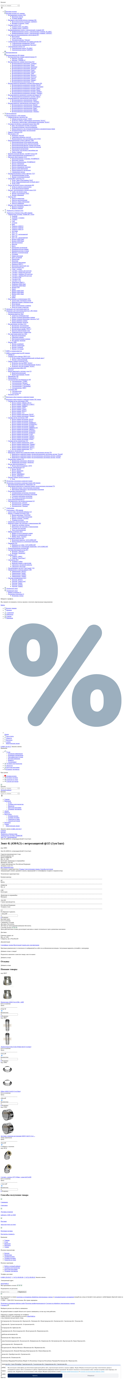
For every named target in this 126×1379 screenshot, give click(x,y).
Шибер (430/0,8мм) (18, 292)
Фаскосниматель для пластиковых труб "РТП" (26, 139)
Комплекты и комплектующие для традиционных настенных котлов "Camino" (36, 456)
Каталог (7, 1253)
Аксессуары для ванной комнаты (20, 512)
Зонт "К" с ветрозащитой (20, 237)
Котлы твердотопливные (17, 464)
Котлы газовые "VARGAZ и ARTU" (23, 404)
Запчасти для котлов (16, 451)
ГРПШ (11, 354)
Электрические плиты (16, 46)
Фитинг (12, 342)
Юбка (13, 297)
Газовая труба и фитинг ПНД (19, 356)
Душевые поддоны (18, 520)
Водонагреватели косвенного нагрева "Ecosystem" (28, 86)
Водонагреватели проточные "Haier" (23, 65)
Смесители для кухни (18, 566)
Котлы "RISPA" (17, 472)
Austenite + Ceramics (18, 218)
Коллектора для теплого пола (21, 327)
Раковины (12, 543)
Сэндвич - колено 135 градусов (21, 271)
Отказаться (91, 1375)
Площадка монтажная (19, 262)
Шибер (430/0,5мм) (18, 290)
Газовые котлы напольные (18, 401)
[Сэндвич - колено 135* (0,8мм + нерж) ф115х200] (7, 1162)
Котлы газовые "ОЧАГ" (19, 409)
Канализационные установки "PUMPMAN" (26, 158)
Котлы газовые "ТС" (18, 412)
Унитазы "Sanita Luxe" (19, 581)
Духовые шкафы (17, 18)
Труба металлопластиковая (20, 188)
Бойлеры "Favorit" (17, 58)
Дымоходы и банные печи (15, 210)
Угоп (13, 479)
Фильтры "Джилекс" (18, 551)
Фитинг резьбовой (18, 344)
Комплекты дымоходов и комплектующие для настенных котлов (30, 452)
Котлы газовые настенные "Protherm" (23, 432)
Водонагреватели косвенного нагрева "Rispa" (26, 90)
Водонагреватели (11, 52)
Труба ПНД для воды (16, 178)
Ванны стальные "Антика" (20, 518)
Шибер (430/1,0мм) (18, 294)
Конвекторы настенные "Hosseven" (23, 462)
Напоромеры (13, 378)
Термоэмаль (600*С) (18, 282)
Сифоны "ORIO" (17, 556)
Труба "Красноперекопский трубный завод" (26, 182)
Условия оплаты (11, 776)
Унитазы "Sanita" (17, 583)
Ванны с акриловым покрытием (22, 517)
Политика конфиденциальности (35, 1303)
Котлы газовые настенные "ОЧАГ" (23, 439)
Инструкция (17, 945)
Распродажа (8, 1255)
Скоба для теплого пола (19, 192)
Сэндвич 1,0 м (16, 280)
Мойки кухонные (15, 531)
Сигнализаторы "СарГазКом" (21, 384)
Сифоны (12, 555)
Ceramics (14, 219)
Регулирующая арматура (17, 334)
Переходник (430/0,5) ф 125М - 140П (12, 1002)
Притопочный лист (18, 267)
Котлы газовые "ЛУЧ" (19, 408)
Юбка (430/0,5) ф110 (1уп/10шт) (11, 1091)
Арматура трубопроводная (20, 315)
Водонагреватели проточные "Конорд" (24, 75)
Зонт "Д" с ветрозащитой (20, 234)
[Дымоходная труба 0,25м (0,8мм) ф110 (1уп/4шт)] (7, 1031)
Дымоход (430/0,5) (17, 226)
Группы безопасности (16, 312)
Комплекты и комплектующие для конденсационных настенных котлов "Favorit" (37, 454)
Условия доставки (12, 777)
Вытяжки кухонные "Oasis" (20, 23)
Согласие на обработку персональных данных (60, 1303)
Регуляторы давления (18, 340)
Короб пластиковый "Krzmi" (21, 374)
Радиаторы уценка (17, 595)
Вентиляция (15, 36)
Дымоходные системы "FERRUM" (21, 214)
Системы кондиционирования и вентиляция (23, 35)
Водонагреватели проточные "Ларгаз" (24, 78)
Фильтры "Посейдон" (18, 553)
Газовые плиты (14, 25)
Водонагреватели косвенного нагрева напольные (25, 83)
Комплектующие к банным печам (22, 302)
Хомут (14, 289)
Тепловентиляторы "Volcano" (21, 40)
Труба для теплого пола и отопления (21, 185)
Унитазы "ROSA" (17, 579)
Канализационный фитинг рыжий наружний (26, 145)
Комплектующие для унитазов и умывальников (24, 523)
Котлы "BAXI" (16, 469)
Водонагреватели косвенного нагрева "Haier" (26, 88)
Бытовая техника (11, 11)
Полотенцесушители (16, 538)
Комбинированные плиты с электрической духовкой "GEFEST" (32, 33)
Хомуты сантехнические (19, 200)
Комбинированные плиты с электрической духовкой (26, 30)
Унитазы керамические (17, 578)
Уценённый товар (12, 588)
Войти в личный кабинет (12, 1266)
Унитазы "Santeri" (17, 586)
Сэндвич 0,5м (16, 279)
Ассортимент (12, 762)
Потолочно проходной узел (20, 266)
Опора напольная (17, 256)
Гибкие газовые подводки (18, 361)
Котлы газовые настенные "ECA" (22, 421)
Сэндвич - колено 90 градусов (21, 272)
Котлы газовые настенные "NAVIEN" (24, 431)
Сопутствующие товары (32, 869)
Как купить (10, 736)
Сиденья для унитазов (19, 528)
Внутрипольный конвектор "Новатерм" (21, 484)
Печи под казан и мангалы (20, 307)
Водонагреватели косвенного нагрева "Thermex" (27, 93)
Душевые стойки (17, 561)
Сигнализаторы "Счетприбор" (21, 386)
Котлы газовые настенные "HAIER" (23, 426)
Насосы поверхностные (19, 165)
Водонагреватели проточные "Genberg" (24, 63)
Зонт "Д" (14, 232)
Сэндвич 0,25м (16, 277)
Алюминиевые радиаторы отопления (23, 493)
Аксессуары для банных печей (21, 300)
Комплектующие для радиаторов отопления (25, 488)
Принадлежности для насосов (21, 170)
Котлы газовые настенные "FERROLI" (24, 422)
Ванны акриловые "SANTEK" (21, 515)
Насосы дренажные (18, 163)
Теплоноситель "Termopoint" (21, 504)
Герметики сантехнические (18, 521)
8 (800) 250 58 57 (6, 746)
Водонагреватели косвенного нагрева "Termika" (27, 91)
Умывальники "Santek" (19, 574)
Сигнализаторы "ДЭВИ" (19, 381)
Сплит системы (17, 38)
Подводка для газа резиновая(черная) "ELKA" (26, 364)
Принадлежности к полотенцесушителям (25, 541)
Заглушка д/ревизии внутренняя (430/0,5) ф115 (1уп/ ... (18, 1136)
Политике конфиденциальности (70, 1371)
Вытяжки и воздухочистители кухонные (22, 20)
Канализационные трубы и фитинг (21, 140)
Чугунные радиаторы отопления (22, 498)
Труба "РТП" (16, 183)
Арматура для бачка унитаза (21, 525)
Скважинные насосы (18, 172)
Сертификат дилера (7, 945)
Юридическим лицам (13, 743)
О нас (8, 752)
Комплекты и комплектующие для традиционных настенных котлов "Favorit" (36, 457)
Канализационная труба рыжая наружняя (25, 142)
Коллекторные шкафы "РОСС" (21, 329)
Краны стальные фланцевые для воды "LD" (25, 319)
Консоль (14, 244)
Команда (11, 760)
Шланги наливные (18, 206)
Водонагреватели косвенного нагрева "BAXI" (26, 85)
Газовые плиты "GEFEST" (20, 28)
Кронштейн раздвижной (19, 247)
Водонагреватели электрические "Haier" (24, 100)
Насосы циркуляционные (20, 168)
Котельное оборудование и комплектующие (20, 397)
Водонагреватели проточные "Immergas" (24, 67)
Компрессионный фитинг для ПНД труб (22, 153)
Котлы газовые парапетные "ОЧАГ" (23, 446)
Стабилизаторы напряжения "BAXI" (23, 43)
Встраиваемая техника (17, 15)
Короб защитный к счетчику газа (20, 371)
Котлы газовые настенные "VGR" (22, 434)
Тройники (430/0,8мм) (19, 285)
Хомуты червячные (18, 203)
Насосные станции (18, 160)
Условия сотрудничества (14, 763)
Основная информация (15, 753)
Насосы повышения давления (21, 167)
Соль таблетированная (16, 499)
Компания (10, 618)
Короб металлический (19, 373)
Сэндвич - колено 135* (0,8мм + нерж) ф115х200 (16, 1177)
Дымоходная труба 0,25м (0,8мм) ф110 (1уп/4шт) (16, 1047)
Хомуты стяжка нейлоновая (20, 202)
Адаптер (14, 222)
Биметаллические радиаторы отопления (24, 494)
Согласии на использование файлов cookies (92, 1371)
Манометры (13, 376)
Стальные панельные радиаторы (22, 496)
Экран (14, 295)
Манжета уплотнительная (20, 252)
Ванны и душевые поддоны (18, 513)
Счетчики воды (17, 391)
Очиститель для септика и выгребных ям (25, 150)
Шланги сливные (17, 208)
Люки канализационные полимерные (21, 155)
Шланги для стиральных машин (19, 205)
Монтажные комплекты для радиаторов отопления (28, 489)
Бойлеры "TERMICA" (19, 60)
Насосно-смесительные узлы (21, 330)
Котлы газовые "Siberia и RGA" (22, 403)
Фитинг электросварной (19, 359)
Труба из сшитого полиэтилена (21, 187)
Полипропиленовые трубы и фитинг (21, 173)
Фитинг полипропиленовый (21, 177)
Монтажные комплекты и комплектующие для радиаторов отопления (31, 486)
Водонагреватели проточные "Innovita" (24, 68)
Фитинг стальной (17, 347)
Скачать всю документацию (30, 945)
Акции (6, 811)
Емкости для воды (15, 132)
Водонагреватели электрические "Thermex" (25, 101)
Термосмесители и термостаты (21, 332)
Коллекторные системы (17, 324)
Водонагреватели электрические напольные (23, 98)
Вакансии (10, 765)
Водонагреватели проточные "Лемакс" (24, 80)
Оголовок (15, 254)
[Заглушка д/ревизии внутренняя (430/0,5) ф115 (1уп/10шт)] (7, 1121)
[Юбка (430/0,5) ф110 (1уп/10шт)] (7, 1076)
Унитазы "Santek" (17, 584)
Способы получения (46, 869)
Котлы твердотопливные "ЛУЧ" (22, 466)
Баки (13, 224)
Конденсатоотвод (17, 242)
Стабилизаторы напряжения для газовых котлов (24, 41)
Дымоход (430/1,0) (17, 229)
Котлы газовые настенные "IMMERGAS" (25, 427)
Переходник (15, 259)
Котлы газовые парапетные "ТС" (22, 449)
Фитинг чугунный (18, 349)
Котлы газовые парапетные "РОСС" (23, 447)
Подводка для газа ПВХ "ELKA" (22, 363)
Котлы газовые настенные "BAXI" (23, 419)
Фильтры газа (13, 394)
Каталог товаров (11, 608)
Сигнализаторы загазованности (19, 379)
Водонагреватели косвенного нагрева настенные (24, 95)
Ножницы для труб (18, 135)
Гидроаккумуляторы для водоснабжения (24, 127)
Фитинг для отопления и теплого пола (22, 190)
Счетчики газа (16, 393)
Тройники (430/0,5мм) (19, 284)
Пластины (15, 261)
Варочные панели (17, 16)
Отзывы (21, 869)
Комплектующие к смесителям (21, 563)
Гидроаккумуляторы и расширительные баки (23, 124)
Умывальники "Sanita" (19, 573)
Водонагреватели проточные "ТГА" (23, 81)
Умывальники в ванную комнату (20, 570)
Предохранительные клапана (21, 339)
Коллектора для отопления (20, 325)
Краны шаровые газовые (19, 320)
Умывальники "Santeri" (19, 576)
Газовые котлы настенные (18, 417)
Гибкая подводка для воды (18, 117)
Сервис (8, 742)
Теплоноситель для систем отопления (21, 501)
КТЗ (11, 369)
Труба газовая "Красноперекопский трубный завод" (28, 358)
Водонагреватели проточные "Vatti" (23, 73)
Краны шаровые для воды (20, 322)
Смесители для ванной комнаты (22, 565)
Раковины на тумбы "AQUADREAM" (24, 545)
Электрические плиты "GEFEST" (22, 50)
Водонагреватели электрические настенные (23, 103)
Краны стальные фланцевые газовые (23, 317)
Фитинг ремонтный (18, 345)
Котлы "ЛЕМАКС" (18, 475)
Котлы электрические (16, 467)
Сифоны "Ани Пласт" (19, 558)
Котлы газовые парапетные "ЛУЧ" (23, 442)
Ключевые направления (15, 755)
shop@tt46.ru (5, 1283)
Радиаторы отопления (16, 491)
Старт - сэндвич (17, 269)
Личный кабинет (6, 790)
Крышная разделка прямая (20, 249)
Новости (9, 738)
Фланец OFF (16, 287)
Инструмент (13, 134)
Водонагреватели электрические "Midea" (25, 110)
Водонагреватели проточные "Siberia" (24, 72)
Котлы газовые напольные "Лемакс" (23, 416)
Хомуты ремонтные (18, 198)
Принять (35, 1375)
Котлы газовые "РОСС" (19, 411)
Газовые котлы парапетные (18, 441)
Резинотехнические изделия (18, 548)
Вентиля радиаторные (19, 335)
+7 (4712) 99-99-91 (29, 1277)
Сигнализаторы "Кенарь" (20, 383)
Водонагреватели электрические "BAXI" (25, 105)
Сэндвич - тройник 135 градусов (22, 274)
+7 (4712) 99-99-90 (17, 1277)
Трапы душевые (17, 152)
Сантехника (10, 508)
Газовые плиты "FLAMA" (20, 26)
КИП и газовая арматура (14, 351)
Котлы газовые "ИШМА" (20, 406)
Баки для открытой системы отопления (24, 125)
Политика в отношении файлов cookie (13, 1303)
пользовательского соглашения (64, 1297)
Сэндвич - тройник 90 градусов (22, 276)
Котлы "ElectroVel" (18, 470)
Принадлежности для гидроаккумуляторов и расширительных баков (33, 129)
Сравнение (10, 612)
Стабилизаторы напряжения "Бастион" (24, 45)
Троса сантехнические (19, 530)
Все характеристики (7, 867)
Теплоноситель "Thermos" (20, 506)
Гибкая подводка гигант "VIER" (22, 119)
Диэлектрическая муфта (17, 368)
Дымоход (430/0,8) (17, 227)
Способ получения (12, 781)
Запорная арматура (16, 314)
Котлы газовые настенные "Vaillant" (23, 436)
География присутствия (15, 757)
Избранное (9, 614)
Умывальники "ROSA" (19, 571)
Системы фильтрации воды (18, 550)
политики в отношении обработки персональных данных (35, 1297)
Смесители (13, 560)
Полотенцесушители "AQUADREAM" (24, 540)
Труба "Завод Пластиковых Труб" (22, 180)
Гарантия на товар (12, 779)
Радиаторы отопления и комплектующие (19, 481)
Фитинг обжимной (18, 195)
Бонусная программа (12, 767)
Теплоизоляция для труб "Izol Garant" (21, 568)
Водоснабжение (11, 113)
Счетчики (12, 389)
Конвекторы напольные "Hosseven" (23, 461)
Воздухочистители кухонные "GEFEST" (24, 21)
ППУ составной (17, 257)
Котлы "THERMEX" (18, 474)
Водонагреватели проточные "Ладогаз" (24, 77)
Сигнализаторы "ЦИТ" (19, 388)
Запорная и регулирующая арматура (17, 309)
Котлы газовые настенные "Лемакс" (23, 437)
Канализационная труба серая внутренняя (25, 144)
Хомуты (12, 197)
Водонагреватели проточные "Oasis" (23, 70)
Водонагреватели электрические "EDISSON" (26, 106)
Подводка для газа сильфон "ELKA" (23, 366)
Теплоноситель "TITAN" (19, 503)
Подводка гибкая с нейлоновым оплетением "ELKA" (29, 120)
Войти (3, 605)
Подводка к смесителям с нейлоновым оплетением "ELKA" (31, 122)
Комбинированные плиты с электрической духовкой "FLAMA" (32, 31)
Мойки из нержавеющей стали (21, 535)
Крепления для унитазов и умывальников (25, 526)
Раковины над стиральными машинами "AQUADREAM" (30, 546)
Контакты (9, 740)
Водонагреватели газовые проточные (21, 62)
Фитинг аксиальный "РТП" (20, 193)
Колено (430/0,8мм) (18, 241)
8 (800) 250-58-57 (6, 1277)
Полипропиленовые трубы (20, 175)
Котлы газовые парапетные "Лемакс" (23, 444)
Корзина (9, 610)
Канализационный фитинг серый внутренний (26, 147)
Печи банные (16, 304)
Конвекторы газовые (16, 459)
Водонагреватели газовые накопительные (22, 57)
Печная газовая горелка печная (19, 477)
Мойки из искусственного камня (22, 533)
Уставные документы (12, 769)
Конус (14, 246)
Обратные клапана (18, 337)
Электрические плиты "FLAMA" (22, 48)
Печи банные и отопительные (19, 299)
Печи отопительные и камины (21, 305)
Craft (13, 221)
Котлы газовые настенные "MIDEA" (23, 429)
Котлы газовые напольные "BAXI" (23, 414)
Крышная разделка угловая (20, 251)
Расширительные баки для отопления (23, 130)
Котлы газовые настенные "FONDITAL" (24, 424)
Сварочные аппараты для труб (21, 137)
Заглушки (15, 231)
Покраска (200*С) (17, 264)
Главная (8, 616)
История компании (14, 758)
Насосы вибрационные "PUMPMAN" (24, 162)
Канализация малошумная (20, 148)
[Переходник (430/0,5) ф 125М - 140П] (7, 987)
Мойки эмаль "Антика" (19, 536)
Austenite (14, 216)
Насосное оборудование (17, 157)
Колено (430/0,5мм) (18, 239)
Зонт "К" (14, 236)
